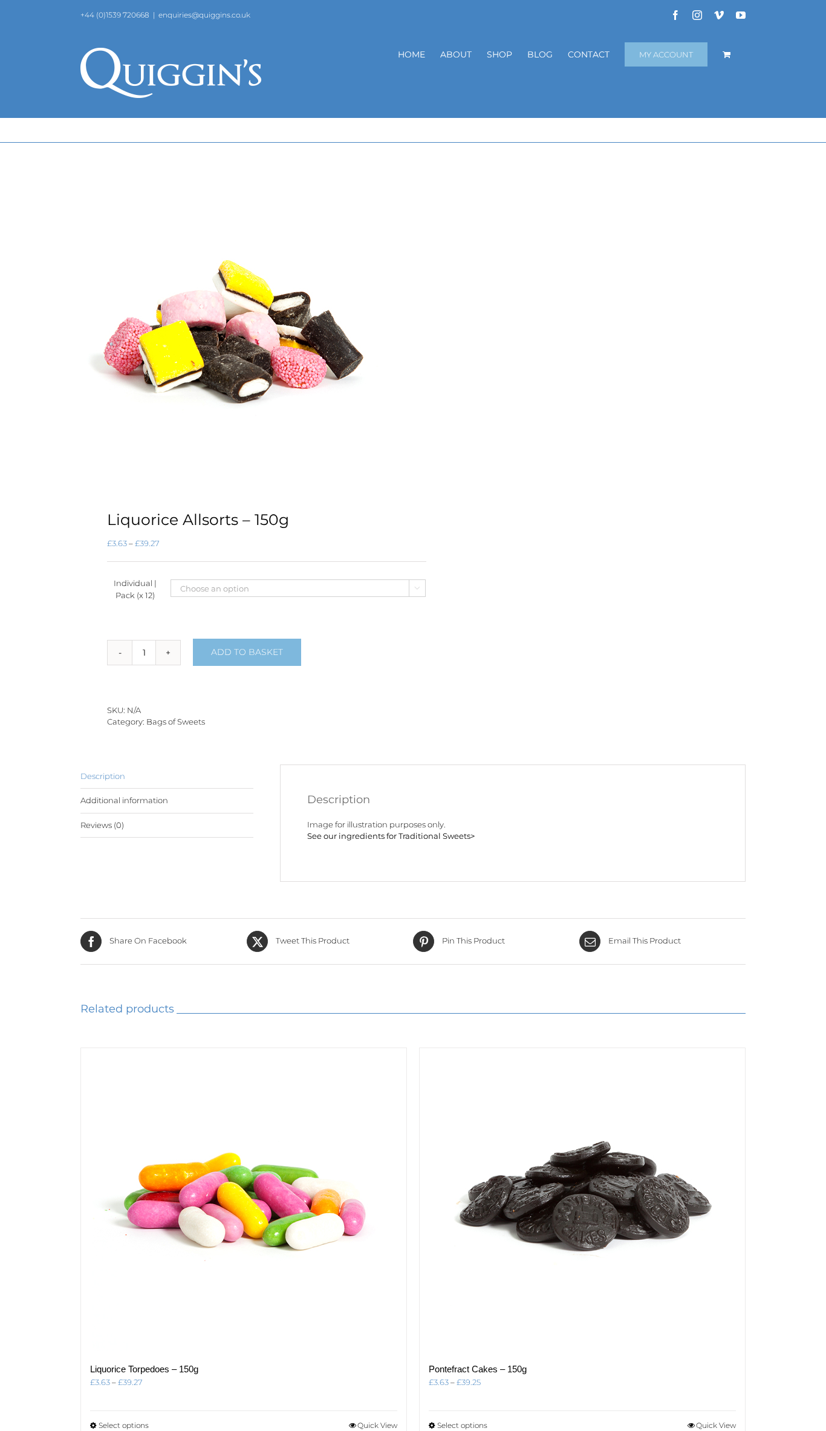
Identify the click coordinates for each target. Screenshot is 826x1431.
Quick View (377, 1425)
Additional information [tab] (124, 800)
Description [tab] (102, 776)
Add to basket (247, 652)
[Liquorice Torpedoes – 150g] (243, 1199)
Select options (124, 1425)
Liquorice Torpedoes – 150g (144, 1369)
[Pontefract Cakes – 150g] (582, 1199)
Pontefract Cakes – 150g (478, 1369)
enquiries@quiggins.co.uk (204, 14)
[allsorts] (240, 327)
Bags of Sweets (175, 721)
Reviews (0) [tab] (102, 825)
